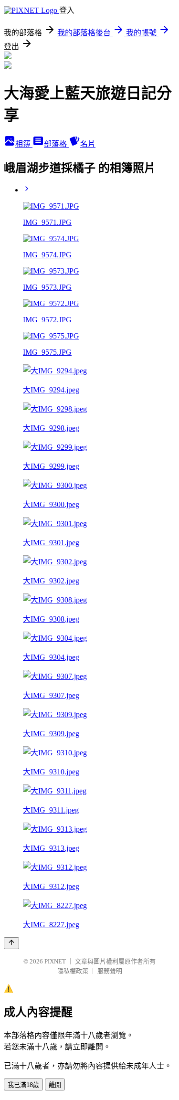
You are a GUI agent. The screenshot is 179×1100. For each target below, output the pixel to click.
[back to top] (11, 943)
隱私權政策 (72, 970)
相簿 (23, 144)
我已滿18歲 (23, 1085)
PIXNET (55, 961)
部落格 (56, 144)
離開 (55, 1085)
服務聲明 (109, 970)
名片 (87, 144)
